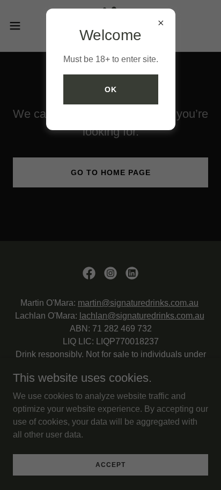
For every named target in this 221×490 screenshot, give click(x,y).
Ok (111, 89)
